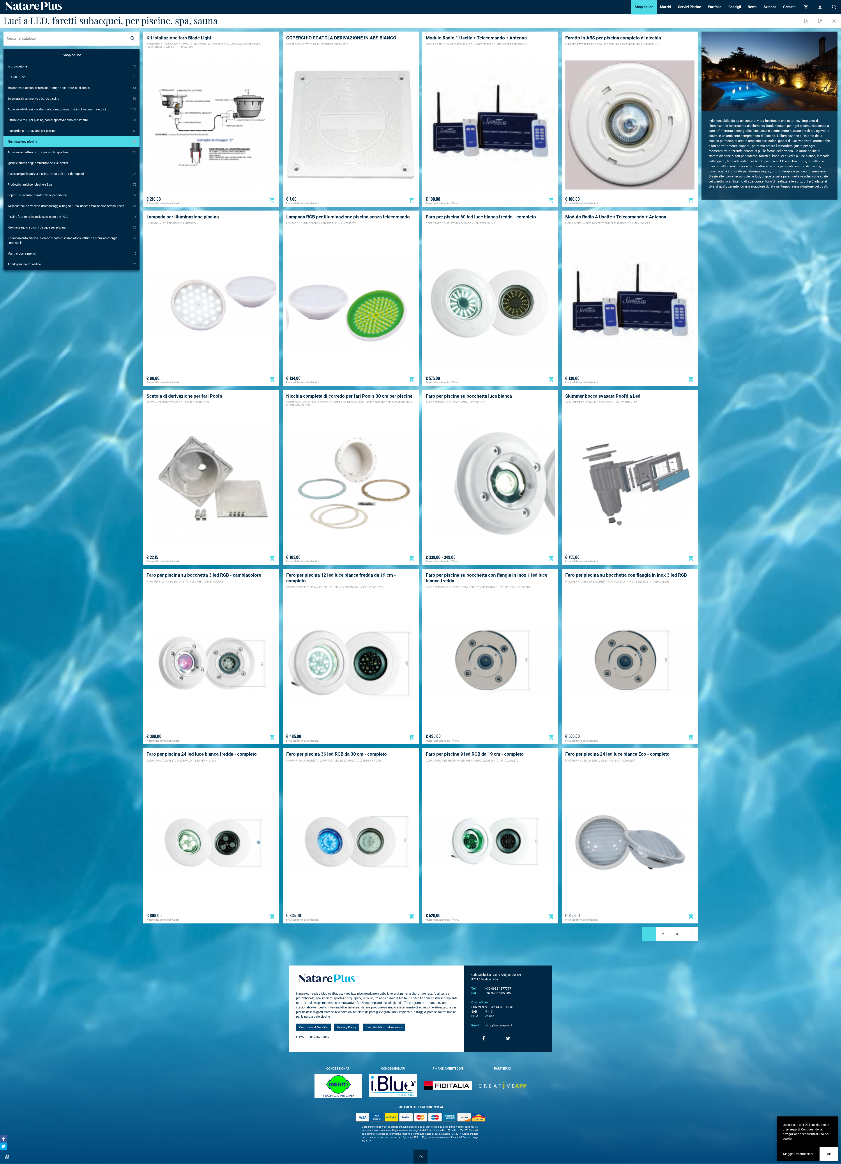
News (752, 7)
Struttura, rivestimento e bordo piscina (71, 98)
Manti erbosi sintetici (71, 253)
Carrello (806, 7)
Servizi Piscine (689, 7)
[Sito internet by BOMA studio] (7, 1157)
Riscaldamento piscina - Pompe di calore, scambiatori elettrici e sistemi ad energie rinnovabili (71, 240)
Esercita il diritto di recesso (384, 1027)
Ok (829, 1154)
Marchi (665, 7)
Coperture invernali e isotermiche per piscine (71, 195)
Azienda (769, 7)
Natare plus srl (326, 978)
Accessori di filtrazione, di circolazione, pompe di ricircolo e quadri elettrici (71, 109)
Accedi (820, 7)
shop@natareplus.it (498, 1025)
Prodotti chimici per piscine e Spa (71, 184)
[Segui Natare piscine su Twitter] (508, 1038)
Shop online (644, 7)
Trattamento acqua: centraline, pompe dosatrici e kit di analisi (71, 88)
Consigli (734, 7)
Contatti (789, 7)
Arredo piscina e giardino (71, 264)
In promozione (71, 66)
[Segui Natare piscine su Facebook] (483, 1038)
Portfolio (714, 7)
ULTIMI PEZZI (71, 77)
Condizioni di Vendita (313, 1027)
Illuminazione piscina (71, 141)
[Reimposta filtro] (834, 21)
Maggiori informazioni (798, 1154)
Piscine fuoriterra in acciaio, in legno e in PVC (71, 216)
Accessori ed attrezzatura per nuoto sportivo (71, 152)
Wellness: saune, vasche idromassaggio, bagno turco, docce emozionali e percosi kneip (71, 206)
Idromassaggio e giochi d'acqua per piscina (71, 227)
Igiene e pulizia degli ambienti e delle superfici (71, 163)
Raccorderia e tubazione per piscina (71, 131)
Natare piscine (33, 6)
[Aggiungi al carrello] (272, 200)
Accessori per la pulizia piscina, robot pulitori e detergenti (71, 173)
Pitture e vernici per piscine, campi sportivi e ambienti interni (71, 120)
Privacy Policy (346, 1027)
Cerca (834, 7)
